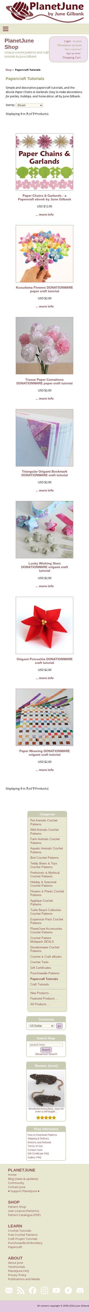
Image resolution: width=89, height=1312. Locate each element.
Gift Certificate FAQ (38, 1153)
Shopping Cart (72, 57)
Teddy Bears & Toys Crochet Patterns (43, 865)
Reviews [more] (46, 1066)
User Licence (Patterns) (23, 1211)
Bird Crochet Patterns (44, 857)
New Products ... (41, 993)
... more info (45, 214)
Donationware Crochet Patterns (44, 949)
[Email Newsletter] (9, 1290)
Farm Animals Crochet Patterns (45, 841)
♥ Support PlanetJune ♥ (23, 1191)
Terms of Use (35, 1146)
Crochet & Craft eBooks (46, 956)
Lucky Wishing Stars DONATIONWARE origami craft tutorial (44, 567)
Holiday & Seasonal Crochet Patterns (43, 884)
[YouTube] (56, 1290)
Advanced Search (46, 1054)
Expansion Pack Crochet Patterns (46, 921)
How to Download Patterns (42, 1134)
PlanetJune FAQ (18, 1271)
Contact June (35, 1149)
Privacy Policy (17, 1275)
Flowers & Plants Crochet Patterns (47, 893)
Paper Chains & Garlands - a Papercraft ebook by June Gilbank (44, 197)
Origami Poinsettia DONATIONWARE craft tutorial (45, 661)
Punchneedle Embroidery (25, 1243)
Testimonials (16, 1267)
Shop (8, 69)
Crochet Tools (39, 962)
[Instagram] (44, 1290)
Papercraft (15, 1247)
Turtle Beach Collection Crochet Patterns (45, 912)
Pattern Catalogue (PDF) (24, 1215)
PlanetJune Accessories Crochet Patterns (46, 930)
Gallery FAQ (34, 1157)
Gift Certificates (40, 968)
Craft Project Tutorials (22, 1239)
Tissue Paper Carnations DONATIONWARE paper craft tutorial (44, 381)
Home (12, 1175)
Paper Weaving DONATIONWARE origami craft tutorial (44, 752)
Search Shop (46, 1038)
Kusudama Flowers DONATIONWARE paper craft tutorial (44, 289)
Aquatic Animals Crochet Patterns (46, 850)
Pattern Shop (17, 1207)
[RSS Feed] (20, 1290)
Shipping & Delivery (38, 1138)
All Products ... (40, 1004)
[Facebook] (32, 1290)
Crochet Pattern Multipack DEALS (42, 940)
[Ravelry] (68, 1290)
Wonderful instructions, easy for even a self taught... (46, 1110)
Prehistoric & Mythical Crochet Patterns (45, 874)
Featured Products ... (44, 998)
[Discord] (80, 1290)
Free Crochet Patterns (23, 1235)
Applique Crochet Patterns (41, 902)
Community (16, 1183)
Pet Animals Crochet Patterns (44, 822)
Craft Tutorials (39, 984)
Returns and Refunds (39, 1142)
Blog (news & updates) (23, 1179)
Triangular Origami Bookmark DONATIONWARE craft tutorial (44, 473)
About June (15, 1263)
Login (67, 41)
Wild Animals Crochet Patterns (44, 831)
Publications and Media (24, 1279)
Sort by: (10, 105)
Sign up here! (73, 53)
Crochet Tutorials (19, 1231)
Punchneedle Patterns (45, 973)
